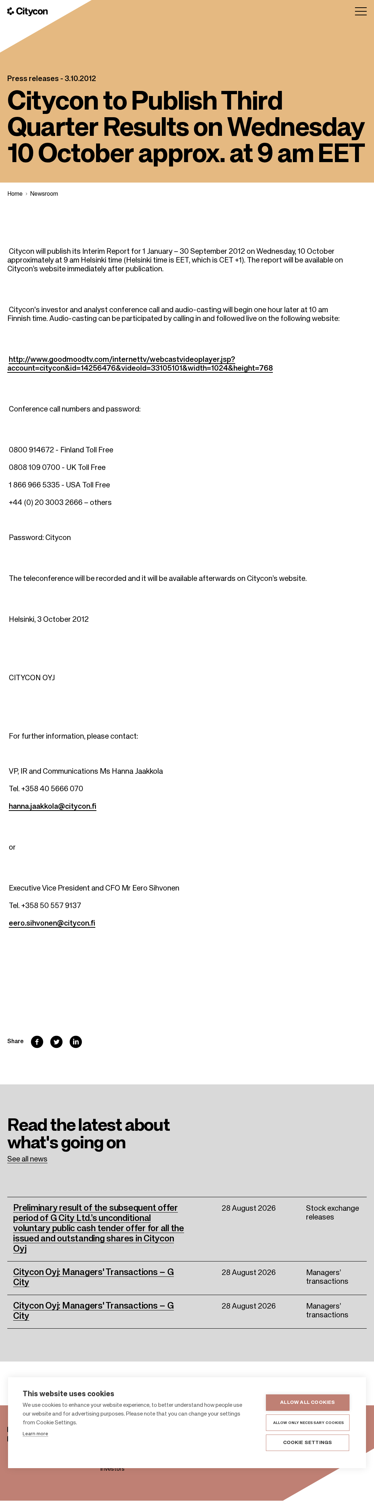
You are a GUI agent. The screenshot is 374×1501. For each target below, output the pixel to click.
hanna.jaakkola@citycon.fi (52, 807)
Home (15, 194)
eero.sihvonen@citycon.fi (52, 923)
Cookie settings (307, 1442)
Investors (112, 1469)
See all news (27, 1159)
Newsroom (44, 194)
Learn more (35, 1434)
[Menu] (361, 11)
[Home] (27, 11)
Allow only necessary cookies (308, 1423)
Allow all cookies (307, 1402)
